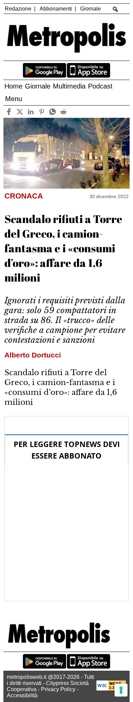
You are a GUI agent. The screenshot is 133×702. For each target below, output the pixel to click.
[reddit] (63, 111)
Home (13, 86)
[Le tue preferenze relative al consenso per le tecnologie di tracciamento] (121, 690)
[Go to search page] (115, 9)
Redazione (18, 9)
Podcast (100, 86)
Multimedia (69, 86)
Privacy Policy (58, 689)
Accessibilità (22, 695)
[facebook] (9, 111)
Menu (13, 98)
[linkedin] (30, 111)
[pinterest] (41, 111)
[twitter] (20, 111)
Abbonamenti (56, 9)
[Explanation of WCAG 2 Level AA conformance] (111, 689)
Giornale (90, 9)
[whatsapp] (52, 111)
